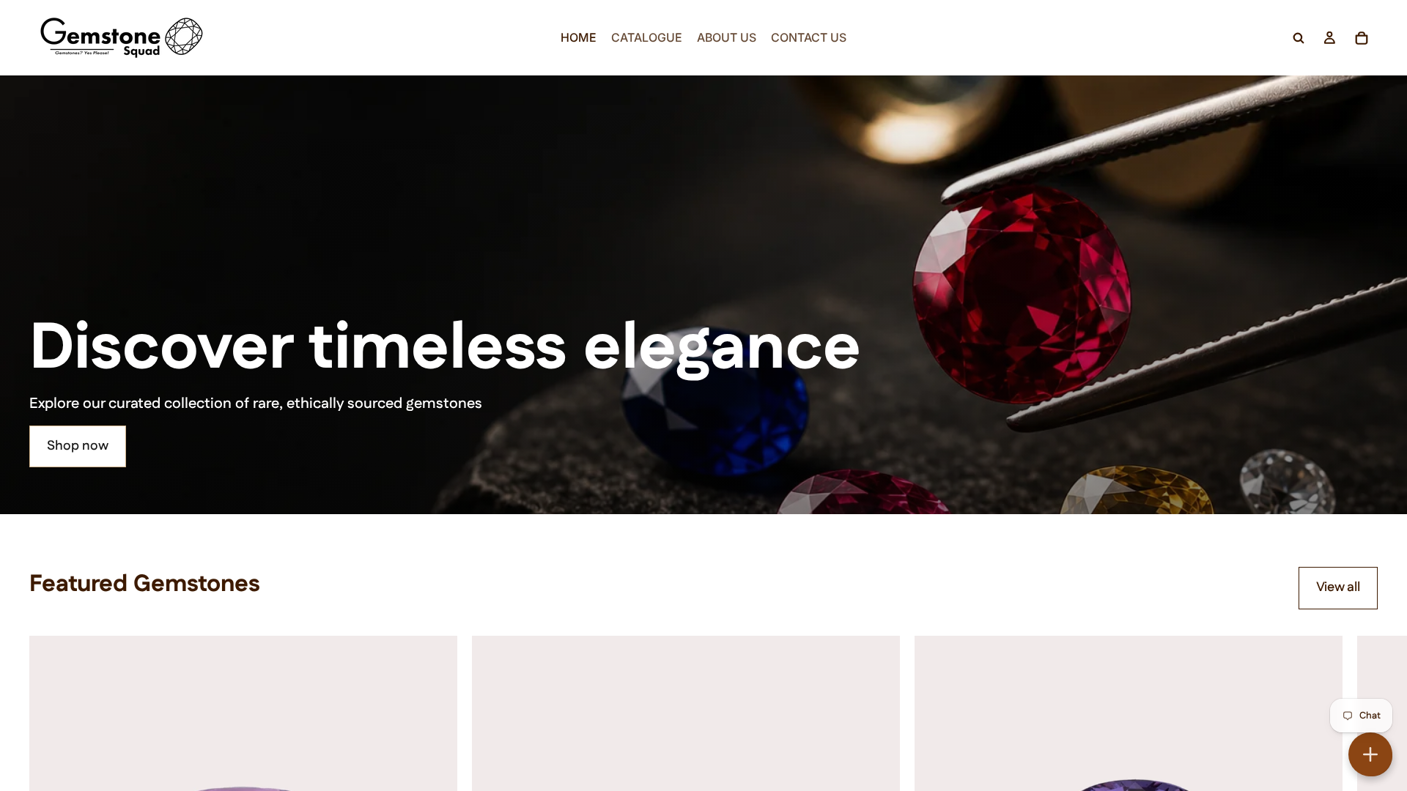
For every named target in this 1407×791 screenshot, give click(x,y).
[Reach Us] (1370, 754)
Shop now (77, 446)
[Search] (1298, 38)
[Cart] (1361, 38)
